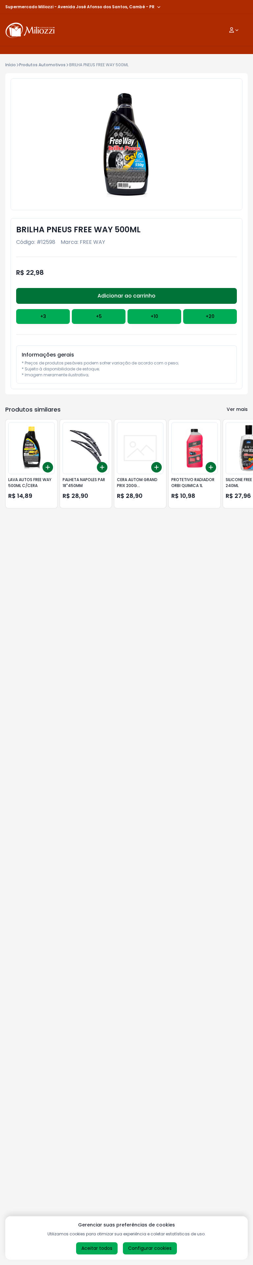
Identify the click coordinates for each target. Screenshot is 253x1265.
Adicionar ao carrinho (126, 296)
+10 (154, 316)
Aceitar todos (96, 1248)
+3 (43, 316)
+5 (99, 316)
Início (10, 65)
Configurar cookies (150, 1248)
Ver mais (237, 409)
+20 (210, 316)
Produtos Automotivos (42, 65)
